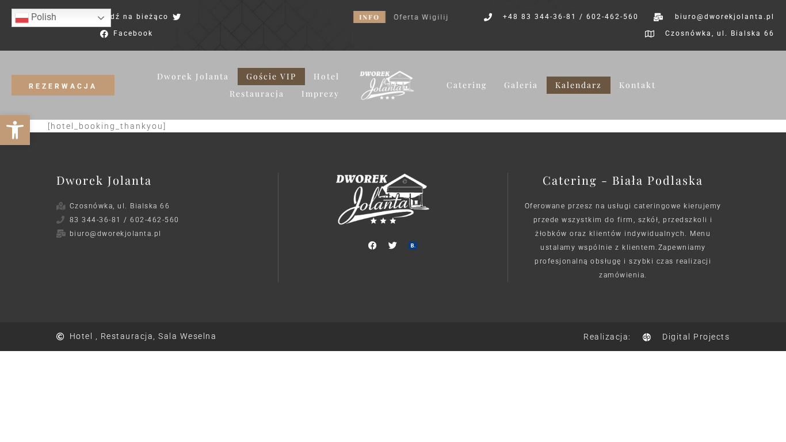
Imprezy (320, 93)
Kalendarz (578, 84)
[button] (15, 130)
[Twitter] (393, 245)
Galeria (521, 84)
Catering (467, 84)
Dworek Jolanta (193, 76)
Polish (42, 17)
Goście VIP (271, 76)
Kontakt (637, 84)
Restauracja (257, 93)
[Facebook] (372, 245)
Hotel (326, 76)
